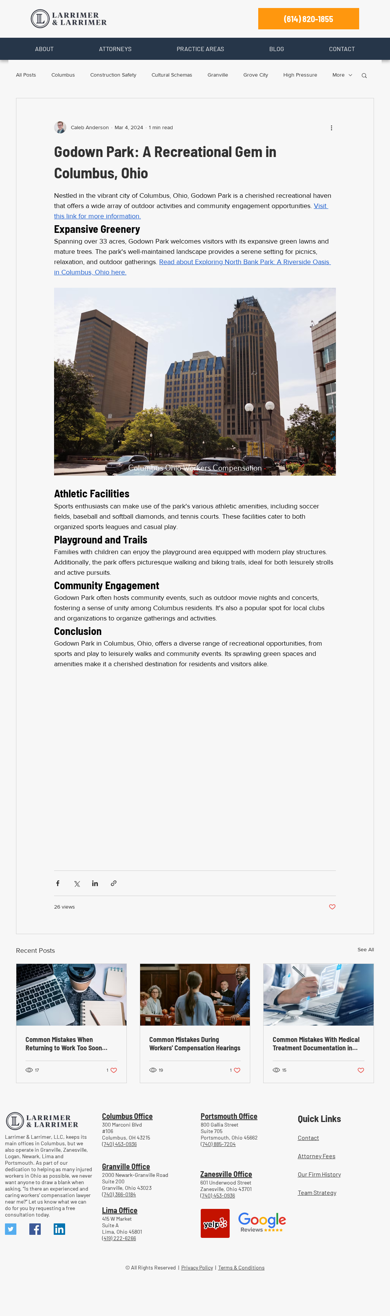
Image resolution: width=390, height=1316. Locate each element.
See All (366, 949)
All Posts (26, 75)
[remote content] (195, 766)
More (338, 75)
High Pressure (300, 75)
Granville (218, 75)
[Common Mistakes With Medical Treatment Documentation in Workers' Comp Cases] (319, 995)
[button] (44, 48)
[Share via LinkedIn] (95, 883)
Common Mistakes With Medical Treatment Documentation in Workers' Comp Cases (316, 1043)
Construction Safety (113, 75)
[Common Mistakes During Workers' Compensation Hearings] (195, 995)
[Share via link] (113, 883)
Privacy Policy (197, 1267)
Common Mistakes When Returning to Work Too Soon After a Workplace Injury (64, 1043)
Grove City (255, 75)
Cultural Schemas (172, 75)
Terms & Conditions (241, 1267)
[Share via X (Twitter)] (76, 883)
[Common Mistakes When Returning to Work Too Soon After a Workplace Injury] (71, 995)
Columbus (63, 75)
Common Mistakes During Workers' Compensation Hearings (194, 1043)
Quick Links (319, 1118)
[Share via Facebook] (57, 883)
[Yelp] (215, 1223)
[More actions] (331, 127)
